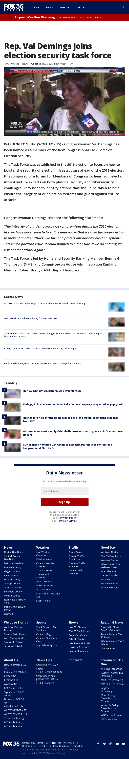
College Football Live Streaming (112, 674)
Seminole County (13, 591)
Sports (41, 622)
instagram (111, 744)
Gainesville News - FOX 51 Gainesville (111, 629)
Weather (42, 547)
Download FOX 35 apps (14, 700)
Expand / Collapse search (123, 7)
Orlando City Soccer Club (47, 640)
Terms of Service (67, 520)
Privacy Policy (68, 517)
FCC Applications (13, 726)
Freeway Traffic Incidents (77, 565)
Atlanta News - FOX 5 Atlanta (112, 643)
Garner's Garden (109, 575)
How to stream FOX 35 (15, 666)
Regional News (112, 622)
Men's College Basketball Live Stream (109, 698)
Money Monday (109, 587)
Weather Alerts (44, 559)
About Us (11, 660)
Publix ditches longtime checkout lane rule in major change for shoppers (42, 363)
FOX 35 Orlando (11, 63)
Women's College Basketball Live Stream (110, 708)
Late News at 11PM (79, 643)
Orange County (12, 583)
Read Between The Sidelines (46, 629)
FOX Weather (43, 589)
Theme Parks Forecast (43, 576)
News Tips (44, 660)
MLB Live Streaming (112, 680)
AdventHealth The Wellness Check (110, 566)
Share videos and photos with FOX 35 (47, 677)
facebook (98, 744)
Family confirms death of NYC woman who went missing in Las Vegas (40, 348)
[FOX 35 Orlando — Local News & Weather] (15, 7)
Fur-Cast (105, 579)
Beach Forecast (44, 581)
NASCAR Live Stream (112, 684)
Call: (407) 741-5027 (47, 664)
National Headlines (14, 563)
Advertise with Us (13, 706)
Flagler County (12, 571)
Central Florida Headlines (12, 558)
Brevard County (12, 567)
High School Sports (46, 645)
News (25, 63)
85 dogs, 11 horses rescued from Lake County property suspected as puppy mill (73, 404)
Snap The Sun (43, 600)
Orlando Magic (44, 634)
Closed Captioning (14, 718)
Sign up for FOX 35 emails (14, 693)
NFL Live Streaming (111, 668)
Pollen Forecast (44, 585)
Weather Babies (109, 560)
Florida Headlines (13, 552)
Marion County (12, 579)
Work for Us (10, 684)
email (123, 744)
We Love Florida (109, 552)
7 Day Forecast (44, 570)
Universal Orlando (13, 646)
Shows (73, 622)
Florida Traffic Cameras (76, 572)
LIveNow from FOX (79, 647)
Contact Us (10, 675)
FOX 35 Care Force (111, 556)
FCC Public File (12, 722)
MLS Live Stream (110, 719)
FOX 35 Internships (14, 688)
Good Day (108, 547)
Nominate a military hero (15, 601)
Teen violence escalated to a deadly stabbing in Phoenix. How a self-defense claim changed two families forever (53, 335)
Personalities (11, 680)
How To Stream (77, 627)
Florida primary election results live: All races (52, 390)
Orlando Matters (78, 639)
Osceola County (12, 587)
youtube (117, 744)
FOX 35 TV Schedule (79, 631)
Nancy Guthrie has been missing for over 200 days (30, 318)
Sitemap (8, 613)
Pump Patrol (75, 552)
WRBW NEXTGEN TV (15, 710)
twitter (104, 744)
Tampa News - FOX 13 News (111, 636)
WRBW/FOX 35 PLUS (15, 714)
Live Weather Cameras (43, 554)
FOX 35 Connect (45, 683)
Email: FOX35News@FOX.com (49, 670)
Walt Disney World (14, 638)
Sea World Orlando (14, 642)
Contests (75, 660)
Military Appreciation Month (15, 608)
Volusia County (12, 595)
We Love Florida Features (13, 629)
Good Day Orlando (79, 635)
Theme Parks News (14, 634)
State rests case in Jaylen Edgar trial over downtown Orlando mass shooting (44, 303)
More (81, 7)
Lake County (11, 575)
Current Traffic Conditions (76, 558)
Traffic (73, 547)
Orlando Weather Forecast (45, 565)
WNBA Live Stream (111, 715)
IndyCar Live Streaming (107, 689)
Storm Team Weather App (48, 595)
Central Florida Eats (79, 651)
